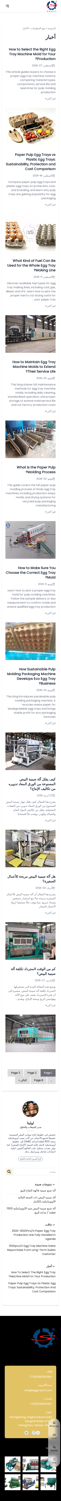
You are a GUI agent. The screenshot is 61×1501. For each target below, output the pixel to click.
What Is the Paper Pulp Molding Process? (36, 469)
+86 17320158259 (41, 1377)
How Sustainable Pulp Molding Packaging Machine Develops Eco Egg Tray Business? (31, 676)
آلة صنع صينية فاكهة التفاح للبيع (38, 1190)
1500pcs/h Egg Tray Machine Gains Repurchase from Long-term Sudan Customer (31, 1250)
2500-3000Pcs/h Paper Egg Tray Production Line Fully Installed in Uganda (34, 1235)
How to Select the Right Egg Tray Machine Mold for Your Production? (32, 1274)
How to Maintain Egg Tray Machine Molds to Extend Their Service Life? (34, 367)
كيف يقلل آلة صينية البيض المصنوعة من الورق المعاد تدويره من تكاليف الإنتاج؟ (32, 784)
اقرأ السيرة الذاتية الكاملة (30, 1158)
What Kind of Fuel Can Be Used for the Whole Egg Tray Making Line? (31, 265)
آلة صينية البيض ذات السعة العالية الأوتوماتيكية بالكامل (37, 1199)
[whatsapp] (26, 1433)
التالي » (22, 1080)
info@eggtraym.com (38, 1390)
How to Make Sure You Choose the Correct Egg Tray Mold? (31, 572)
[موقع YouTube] (38, 1433)
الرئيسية (51, 28)
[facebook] (34, 1433)
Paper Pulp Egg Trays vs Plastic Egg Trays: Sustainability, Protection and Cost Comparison (32, 1287)
